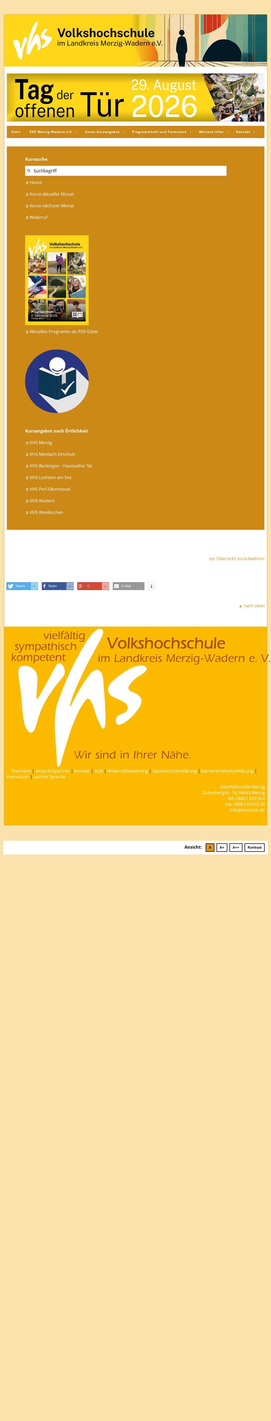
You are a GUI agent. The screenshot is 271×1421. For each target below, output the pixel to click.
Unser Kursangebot (102, 132)
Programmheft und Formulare (159, 132)
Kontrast (254, 847)
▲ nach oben (251, 606)
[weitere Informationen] (151, 586)
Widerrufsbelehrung (127, 771)
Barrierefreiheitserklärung (227, 771)
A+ (222, 847)
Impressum (17, 777)
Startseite (21, 771)
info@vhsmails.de (247, 810)
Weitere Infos (211, 132)
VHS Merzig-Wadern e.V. (51, 132)
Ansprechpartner (52, 771)
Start (15, 132)
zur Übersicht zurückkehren (236, 559)
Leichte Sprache (49, 777)
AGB (98, 771)
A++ (236, 847)
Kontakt (243, 132)
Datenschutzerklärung (174, 771)
